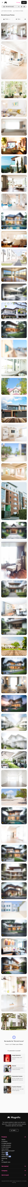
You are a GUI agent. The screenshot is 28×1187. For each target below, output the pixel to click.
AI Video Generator (6, 1145)
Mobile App (4, 1158)
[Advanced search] (25, 19)
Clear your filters (17, 1044)
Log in (24, 2)
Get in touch (5, 1175)
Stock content (5, 1149)
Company (4, 1170)
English (14, 1130)
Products (4, 1137)
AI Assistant (4, 1141)
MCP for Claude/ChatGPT (8, 1151)
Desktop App (6, 1156)
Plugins (5, 1154)
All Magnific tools (6, 1162)
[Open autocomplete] (3, 6)
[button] (14, 1130)
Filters (19, 19)
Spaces (3, 1139)
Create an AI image (7, 11)
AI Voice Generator (6, 1147)
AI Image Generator (6, 1143)
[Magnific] (14, 1118)
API (2, 1160)
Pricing (18, 2)
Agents (5, 1152)
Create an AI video (19, 11)
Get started (5, 1166)
